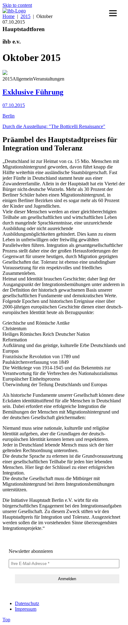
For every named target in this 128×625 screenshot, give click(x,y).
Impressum (25, 609)
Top (6, 619)
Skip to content (17, 5)
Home (8, 16)
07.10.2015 (13, 105)
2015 (25, 16)
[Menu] (112, 13)
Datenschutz (27, 603)
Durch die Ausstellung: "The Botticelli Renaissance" (53, 126)
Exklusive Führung (32, 92)
